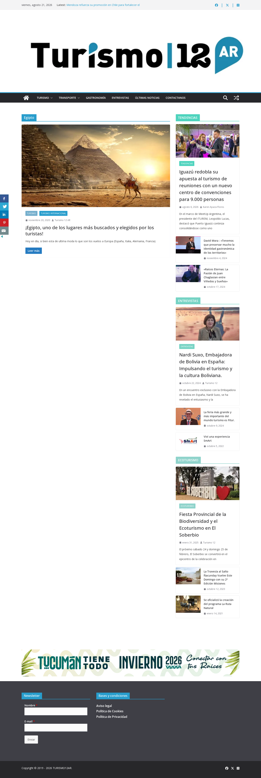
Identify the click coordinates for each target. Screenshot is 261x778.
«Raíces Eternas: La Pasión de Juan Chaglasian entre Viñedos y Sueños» (216, 275)
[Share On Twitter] (4, 206)
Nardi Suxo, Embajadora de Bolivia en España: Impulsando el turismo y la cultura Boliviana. (205, 364)
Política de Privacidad (111, 717)
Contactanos (176, 98)
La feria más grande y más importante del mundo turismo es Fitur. (219, 416)
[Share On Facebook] (4, 198)
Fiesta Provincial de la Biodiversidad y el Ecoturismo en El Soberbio (202, 524)
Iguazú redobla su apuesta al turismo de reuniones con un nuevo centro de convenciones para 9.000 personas (205, 185)
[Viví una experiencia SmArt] (188, 441)
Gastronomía (96, 98)
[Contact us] (4, 231)
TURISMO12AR (62, 768)
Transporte (67, 98)
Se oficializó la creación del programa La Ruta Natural (218, 604)
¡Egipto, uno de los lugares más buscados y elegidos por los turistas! (89, 230)
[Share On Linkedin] (4, 214)
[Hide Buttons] (2, 237)
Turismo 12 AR (62, 220)
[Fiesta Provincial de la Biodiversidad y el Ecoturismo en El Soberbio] (207, 483)
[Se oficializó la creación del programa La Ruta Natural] (188, 607)
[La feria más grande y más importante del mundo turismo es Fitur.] (188, 419)
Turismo (43, 98)
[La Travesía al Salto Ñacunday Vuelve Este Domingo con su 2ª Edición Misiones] (188, 580)
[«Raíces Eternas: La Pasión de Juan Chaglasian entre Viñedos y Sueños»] (188, 278)
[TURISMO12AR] (130, 20)
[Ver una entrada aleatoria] (236, 98)
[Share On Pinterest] (4, 223)
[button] (51, 97)
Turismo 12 (211, 383)
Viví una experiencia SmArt (217, 438)
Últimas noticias (147, 98)
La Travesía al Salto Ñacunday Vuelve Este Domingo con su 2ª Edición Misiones (218, 577)
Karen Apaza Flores (213, 207)
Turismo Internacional (53, 213)
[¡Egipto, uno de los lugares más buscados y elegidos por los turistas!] (96, 166)
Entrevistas (120, 98)
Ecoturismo (187, 506)
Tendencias (187, 163)
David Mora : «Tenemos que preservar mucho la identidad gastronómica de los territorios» (219, 246)
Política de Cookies (109, 711)
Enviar (31, 739)
